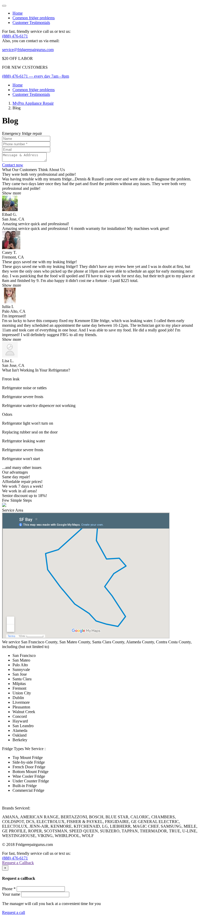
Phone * (9, 889)
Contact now (12, 165)
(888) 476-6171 (15, 36)
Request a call (13, 912)
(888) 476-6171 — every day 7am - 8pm (35, 76)
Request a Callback (18, 863)
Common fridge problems (33, 18)
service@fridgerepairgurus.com (28, 49)
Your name (11, 894)
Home (17, 13)
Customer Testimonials (31, 22)
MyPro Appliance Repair (33, 103)
